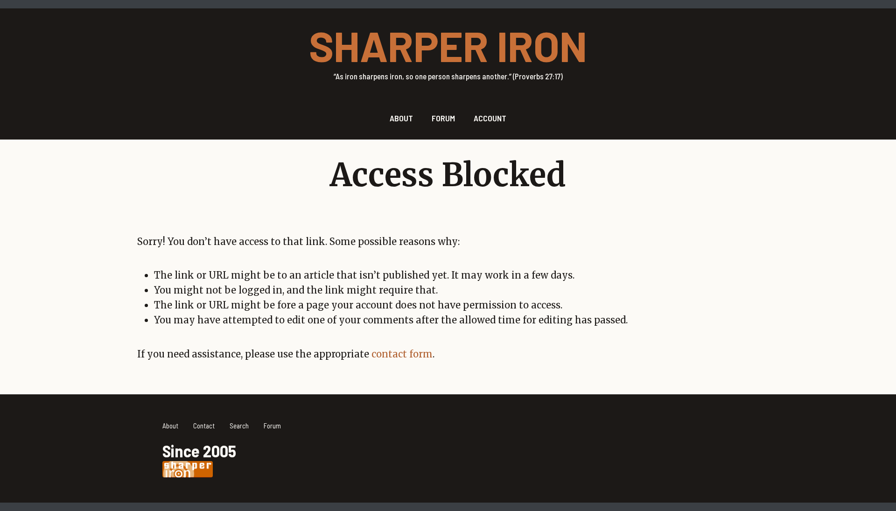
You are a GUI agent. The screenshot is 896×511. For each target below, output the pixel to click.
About (170, 425)
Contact (204, 425)
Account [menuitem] (490, 118)
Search (239, 425)
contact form (402, 354)
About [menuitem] (401, 118)
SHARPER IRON (448, 45)
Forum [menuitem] (443, 118)
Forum (272, 425)
